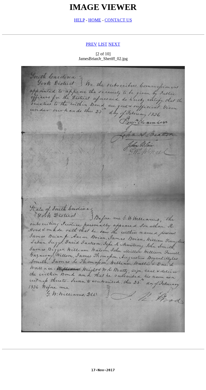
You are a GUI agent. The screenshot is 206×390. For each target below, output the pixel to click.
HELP (79, 20)
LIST (102, 44)
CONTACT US (118, 20)
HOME (94, 20)
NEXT (114, 44)
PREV (91, 44)
